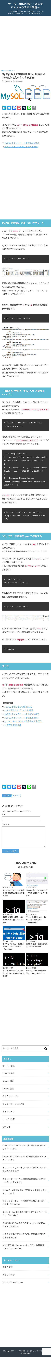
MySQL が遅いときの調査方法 (18, 707)
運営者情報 (7, 1267)
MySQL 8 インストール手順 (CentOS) (21, 143)
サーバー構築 (8, 1066)
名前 (4, 815)
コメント (5, 825)
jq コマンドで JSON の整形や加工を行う (23, 721)
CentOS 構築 (8, 1073)
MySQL (17, 795)
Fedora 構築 (8, 1089)
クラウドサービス (10, 1096)
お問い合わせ (8, 1275)
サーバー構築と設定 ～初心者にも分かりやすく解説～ (25, 6)
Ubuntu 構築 (8, 1081)
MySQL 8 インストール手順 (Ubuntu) (21, 146)
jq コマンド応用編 (12, 725)
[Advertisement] (25, 42)
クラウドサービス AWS (13, 1104)
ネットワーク (8, 1111)
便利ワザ (7, 795)
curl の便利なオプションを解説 (18, 710)
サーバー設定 (8, 1119)
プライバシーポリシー (12, 1282)
